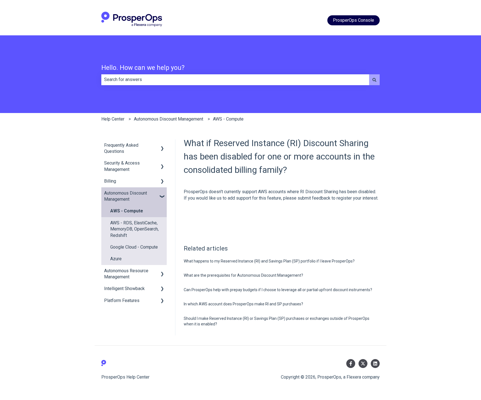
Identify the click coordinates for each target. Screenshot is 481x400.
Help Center (112, 119)
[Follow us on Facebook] (350, 363)
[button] (162, 145)
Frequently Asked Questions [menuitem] (121, 148)
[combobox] (235, 79)
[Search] (374, 79)
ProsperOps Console (353, 20)
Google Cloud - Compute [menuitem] (134, 247)
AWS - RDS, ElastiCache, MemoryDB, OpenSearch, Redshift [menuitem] (134, 229)
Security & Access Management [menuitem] (122, 166)
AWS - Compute (228, 119)
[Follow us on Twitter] (363, 363)
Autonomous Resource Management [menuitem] (126, 273)
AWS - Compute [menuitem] (126, 211)
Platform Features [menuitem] (121, 300)
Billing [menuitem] (110, 181)
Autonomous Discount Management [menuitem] (125, 196)
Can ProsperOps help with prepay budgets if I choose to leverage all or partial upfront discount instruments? (278, 290)
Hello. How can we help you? (143, 68)
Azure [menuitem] (116, 258)
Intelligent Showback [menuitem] (124, 288)
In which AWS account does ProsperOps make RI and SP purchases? (243, 304)
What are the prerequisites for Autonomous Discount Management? (243, 275)
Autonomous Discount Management (168, 119)
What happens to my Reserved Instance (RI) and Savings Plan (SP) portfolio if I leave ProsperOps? (269, 261)
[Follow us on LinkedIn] (375, 363)
